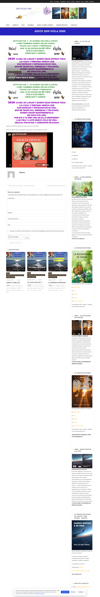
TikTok (68, 1)
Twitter (72, 1)
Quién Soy (15, 25)
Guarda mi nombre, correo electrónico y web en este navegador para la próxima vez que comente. (37, 231)
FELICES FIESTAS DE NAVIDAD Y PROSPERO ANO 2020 (21, 185)
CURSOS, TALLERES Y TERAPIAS (45, 25)
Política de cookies (40, 593)
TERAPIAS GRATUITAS (62, 25)
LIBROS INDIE (76, 287)
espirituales (13, 288)
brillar (7, 287)
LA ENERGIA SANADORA (57, 282)
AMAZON (75, 294)
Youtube (78, 1)
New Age (12, 290)
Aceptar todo (65, 592)
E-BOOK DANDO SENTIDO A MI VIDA (81, 570)
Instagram (63, 1)
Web (9, 225)
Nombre (10, 212)
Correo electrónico (13, 219)
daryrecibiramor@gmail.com (83, 586)
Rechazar (73, 592)
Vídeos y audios (16, 72)
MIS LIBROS (31, 25)
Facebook (56, 1)
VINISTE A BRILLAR (13, 283)
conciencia (18, 287)
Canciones (12, 287)
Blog (23, 25)
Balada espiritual (18, 285)
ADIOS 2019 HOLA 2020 (21, 78)
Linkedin (86, 1)
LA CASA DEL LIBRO (78, 301)
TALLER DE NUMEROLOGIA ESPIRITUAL (56, 185)
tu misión (39, 290)
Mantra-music (37, 288)
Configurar (81, 592)
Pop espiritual (18, 290)
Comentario (11, 198)
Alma (11, 285)
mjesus (22, 74)
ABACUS (75, 297)
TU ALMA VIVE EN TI (34, 282)
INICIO (51, 1)
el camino (42, 286)
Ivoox (82, 1)
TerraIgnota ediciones (79, 148)
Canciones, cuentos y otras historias (15, 275)
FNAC (74, 291)
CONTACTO (74, 25)
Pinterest (92, 1)
